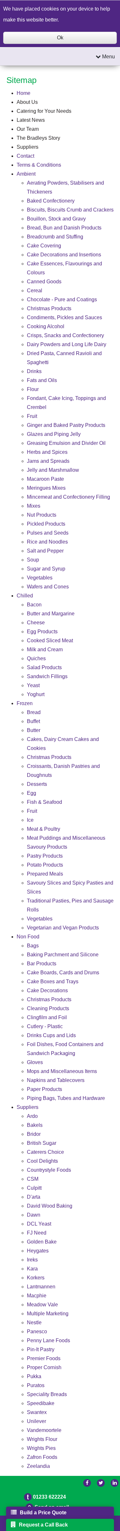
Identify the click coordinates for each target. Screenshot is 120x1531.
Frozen (25, 703)
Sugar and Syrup (46, 568)
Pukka (34, 1376)
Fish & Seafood (44, 802)
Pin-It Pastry (40, 1349)
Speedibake (40, 1403)
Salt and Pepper (45, 550)
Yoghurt (35, 694)
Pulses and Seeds (47, 533)
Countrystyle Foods (49, 1170)
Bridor (34, 1134)
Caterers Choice (45, 1152)
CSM (32, 1179)
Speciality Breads (47, 1394)
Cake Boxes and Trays (52, 981)
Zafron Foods (42, 1457)
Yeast (33, 685)
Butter (33, 730)
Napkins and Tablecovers (55, 1080)
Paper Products (44, 1089)
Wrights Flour (42, 1439)
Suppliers (27, 147)
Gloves (35, 1062)
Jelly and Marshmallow (53, 470)
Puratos (35, 1385)
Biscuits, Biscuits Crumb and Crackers (70, 209)
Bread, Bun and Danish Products (64, 227)
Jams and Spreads (48, 461)
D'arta (33, 1197)
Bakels (35, 1125)
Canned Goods (44, 281)
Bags (33, 945)
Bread (34, 712)
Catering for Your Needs (44, 111)
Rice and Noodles (47, 542)
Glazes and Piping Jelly (54, 434)
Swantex (37, 1412)
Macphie (36, 1295)
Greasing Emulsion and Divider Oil (66, 443)
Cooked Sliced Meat (50, 640)
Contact (25, 156)
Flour (33, 389)
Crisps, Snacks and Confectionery (65, 335)
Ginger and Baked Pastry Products (66, 425)
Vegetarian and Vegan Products (63, 927)
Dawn (33, 1215)
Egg (31, 793)
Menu (108, 56)
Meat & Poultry (43, 829)
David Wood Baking (49, 1206)
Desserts (37, 784)
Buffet (33, 721)
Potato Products (45, 865)
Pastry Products (45, 856)
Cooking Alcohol (45, 326)
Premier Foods (43, 1358)
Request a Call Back (43, 1524)
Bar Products (41, 963)
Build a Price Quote (43, 1512)
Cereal (34, 290)
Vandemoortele (44, 1430)
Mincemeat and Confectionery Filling (68, 497)
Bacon (34, 604)
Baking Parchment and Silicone (63, 954)
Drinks (34, 371)
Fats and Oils (42, 380)
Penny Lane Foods (48, 1340)
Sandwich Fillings (47, 676)
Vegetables (39, 577)
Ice (30, 820)
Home (23, 93)
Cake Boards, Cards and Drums (63, 972)
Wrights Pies (41, 1448)
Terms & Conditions (39, 165)
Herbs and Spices (47, 452)
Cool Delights (42, 1161)
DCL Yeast (39, 1224)
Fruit (32, 416)
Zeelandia (38, 1466)
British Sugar (41, 1143)
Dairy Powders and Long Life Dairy (66, 344)
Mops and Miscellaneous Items (62, 1071)
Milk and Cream (45, 649)
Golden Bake (42, 1241)
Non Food (28, 936)
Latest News (31, 120)
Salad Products (44, 667)
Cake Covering (44, 245)
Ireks (32, 1259)
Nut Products (41, 515)
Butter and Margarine (51, 613)
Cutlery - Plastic (45, 1026)
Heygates (38, 1250)
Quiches (36, 658)
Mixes (33, 506)
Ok (60, 37)
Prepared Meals (45, 874)
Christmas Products (49, 308)
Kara (32, 1268)
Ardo (32, 1116)
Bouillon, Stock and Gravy (56, 218)
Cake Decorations (47, 990)
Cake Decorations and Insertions (64, 254)
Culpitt (34, 1188)
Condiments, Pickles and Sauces (64, 317)
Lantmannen (41, 1286)
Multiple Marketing (47, 1313)
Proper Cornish (44, 1367)
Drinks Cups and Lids (51, 1035)
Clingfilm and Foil (47, 1017)
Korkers (35, 1277)
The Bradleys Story (38, 138)
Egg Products (42, 631)
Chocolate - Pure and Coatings (62, 299)
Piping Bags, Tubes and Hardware (66, 1098)
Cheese (36, 622)
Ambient (26, 174)
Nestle (34, 1322)
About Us (27, 102)
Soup (33, 559)
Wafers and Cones (48, 586)
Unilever (36, 1421)
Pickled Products (46, 524)
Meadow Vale (42, 1304)
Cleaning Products (48, 1008)
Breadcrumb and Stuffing (55, 236)
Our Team (28, 129)
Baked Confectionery (51, 201)
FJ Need (36, 1233)
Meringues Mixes (46, 488)
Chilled (25, 595)
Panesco (37, 1331)
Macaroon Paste (45, 479)
